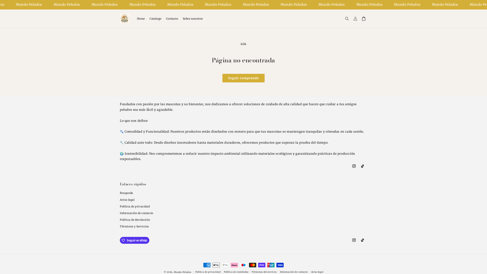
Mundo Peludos (182, 272)
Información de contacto (136, 213)
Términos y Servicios (134, 226)
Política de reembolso (236, 272)
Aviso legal (127, 200)
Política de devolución (135, 219)
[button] (347, 18)
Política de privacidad (135, 206)
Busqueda (126, 193)
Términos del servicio (264, 272)
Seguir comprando (243, 78)
